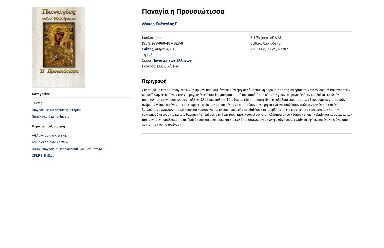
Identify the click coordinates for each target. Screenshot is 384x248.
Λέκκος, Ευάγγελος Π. (160, 24)
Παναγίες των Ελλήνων (172, 60)
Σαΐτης (147, 49)
